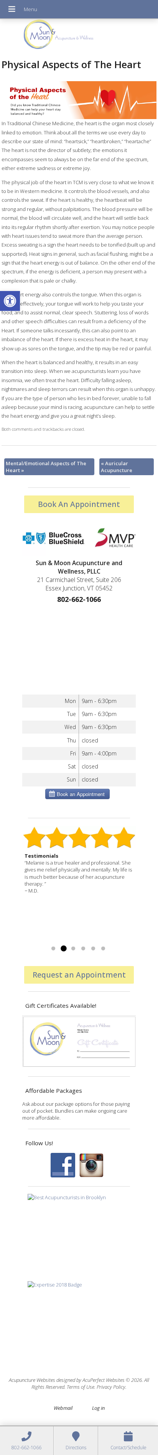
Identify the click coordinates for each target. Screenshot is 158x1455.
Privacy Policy (111, 1386)
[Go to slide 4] (83, 949)
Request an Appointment (79, 974)
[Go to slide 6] (103, 949)
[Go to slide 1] (53, 949)
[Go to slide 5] (93, 949)
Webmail (63, 1407)
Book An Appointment (79, 504)
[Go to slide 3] (73, 949)
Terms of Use (80, 1386)
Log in (98, 1407)
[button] (10, 301)
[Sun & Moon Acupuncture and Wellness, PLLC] (79, 36)
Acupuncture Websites (32, 1380)
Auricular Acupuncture (116, 467)
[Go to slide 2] (63, 949)
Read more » (39, 939)
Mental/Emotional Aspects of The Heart (46, 467)
